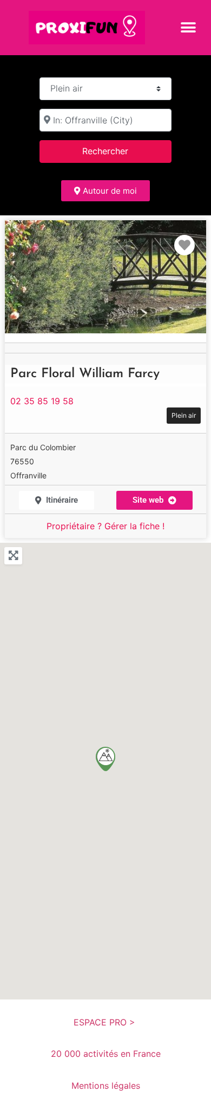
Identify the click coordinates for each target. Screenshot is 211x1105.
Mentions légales (105, 1085)
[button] (188, 27)
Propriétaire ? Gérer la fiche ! (105, 526)
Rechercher (119, 150)
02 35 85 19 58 (42, 401)
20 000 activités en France (106, 1053)
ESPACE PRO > (106, 1022)
